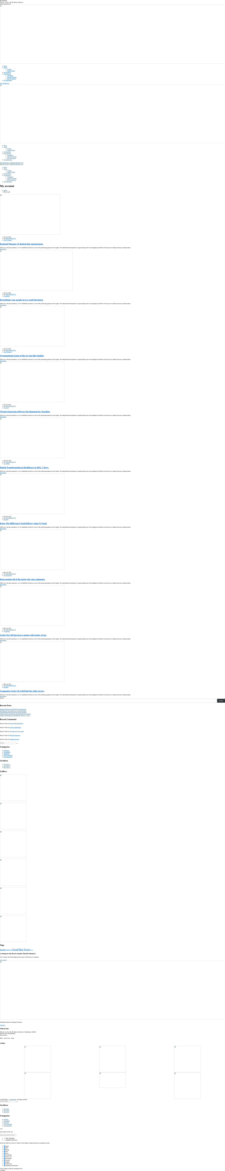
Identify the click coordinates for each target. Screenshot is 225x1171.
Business (6, 519)
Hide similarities (10, 1138)
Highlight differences (11, 1140)
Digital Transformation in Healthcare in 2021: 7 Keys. (24, 467)
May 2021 (7, 767)
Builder (3, 950)
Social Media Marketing (16, 723)
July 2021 (7, 764)
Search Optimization (15, 727)
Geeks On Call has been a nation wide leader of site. (23, 635)
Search (2, 698)
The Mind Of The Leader (17, 731)
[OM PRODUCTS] (6, 163)
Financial (6, 408)
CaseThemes (12, 1099)
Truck (32, 950)
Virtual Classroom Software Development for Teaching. (25, 411)
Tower (27, 949)
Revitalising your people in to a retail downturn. (21, 300)
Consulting (7, 296)
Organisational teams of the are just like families (22, 356)
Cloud (15, 949)
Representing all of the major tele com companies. (22, 579)
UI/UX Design (8, 240)
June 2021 (7, 766)
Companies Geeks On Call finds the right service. (22, 691)
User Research (8, 352)
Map (21, 949)
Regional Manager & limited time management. (21, 244)
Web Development (15, 735)
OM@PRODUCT (11, 238)
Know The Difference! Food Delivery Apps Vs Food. (23, 523)
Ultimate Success (14, 739)
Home (5, 190)
